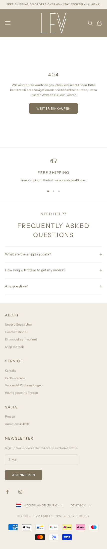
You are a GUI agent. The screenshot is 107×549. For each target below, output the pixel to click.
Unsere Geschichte (18, 324)
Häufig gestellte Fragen (21, 393)
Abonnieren (23, 475)
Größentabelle (15, 378)
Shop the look (14, 347)
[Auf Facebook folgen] (7, 491)
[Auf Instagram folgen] (20, 491)
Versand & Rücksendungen (24, 385)
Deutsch (78, 505)
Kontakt (10, 370)
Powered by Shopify (72, 516)
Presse (10, 416)
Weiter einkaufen (53, 108)
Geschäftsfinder (16, 332)
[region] (53, 170)
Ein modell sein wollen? (21, 339)
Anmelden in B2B (17, 424)
